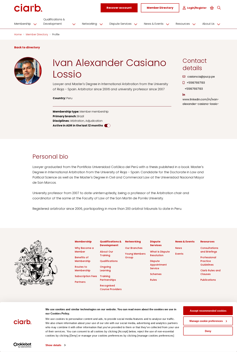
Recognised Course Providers (111, 287)
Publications (208, 280)
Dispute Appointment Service (158, 264)
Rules (153, 280)
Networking (89, 24)
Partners (80, 282)
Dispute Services (120, 24)
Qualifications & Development (54, 21)
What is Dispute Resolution (160, 253)
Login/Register (197, 8)
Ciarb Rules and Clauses (210, 272)
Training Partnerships (108, 278)
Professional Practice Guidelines (208, 261)
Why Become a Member (84, 249)
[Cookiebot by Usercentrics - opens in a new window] (22, 345)
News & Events (153, 24)
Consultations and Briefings (209, 249)
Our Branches (133, 248)
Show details (53, 345)
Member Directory (37, 34)
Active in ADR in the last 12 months (78, 125)
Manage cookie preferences (206, 320)
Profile (56, 34)
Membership (22, 24)
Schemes (156, 274)
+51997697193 (196, 83)
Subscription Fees (86, 276)
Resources (183, 24)
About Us (208, 24)
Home (18, 34)
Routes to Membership (82, 268)
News (178, 248)
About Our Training (106, 253)
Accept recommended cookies (208, 310)
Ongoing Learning (105, 268)
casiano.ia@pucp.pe (201, 77)
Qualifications (109, 261)
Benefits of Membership (82, 259)
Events (179, 253)
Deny (208, 331)
